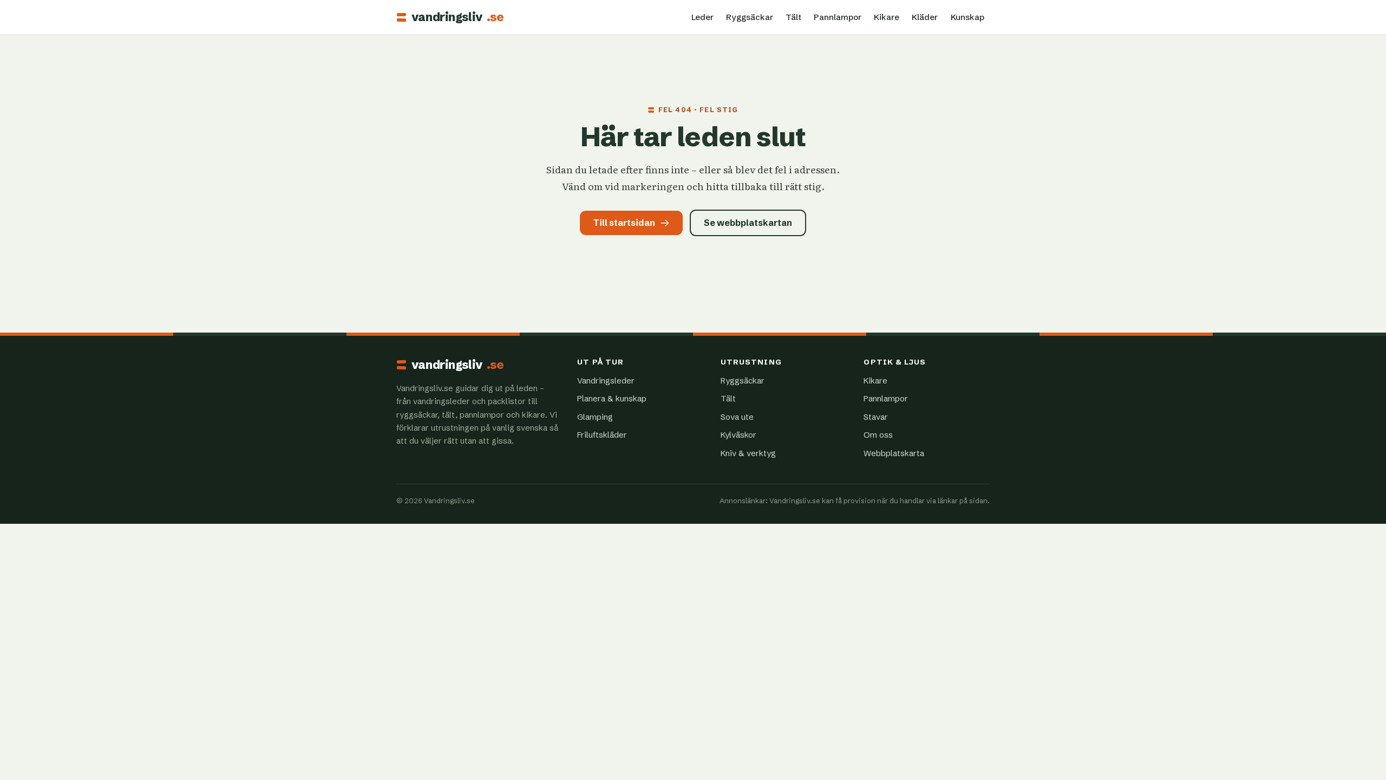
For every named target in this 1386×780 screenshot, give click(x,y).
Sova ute (737, 417)
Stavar (876, 417)
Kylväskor (738, 435)
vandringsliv (457, 17)
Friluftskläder (602, 435)
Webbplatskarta (894, 453)
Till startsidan (624, 222)
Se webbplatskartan (748, 222)
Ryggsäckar (749, 17)
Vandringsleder (606, 380)
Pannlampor (837, 17)
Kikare (886, 17)
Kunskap (967, 17)
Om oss (878, 435)
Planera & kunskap (611, 398)
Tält (793, 17)
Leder (702, 17)
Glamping (595, 417)
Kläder (925, 17)
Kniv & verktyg (748, 453)
